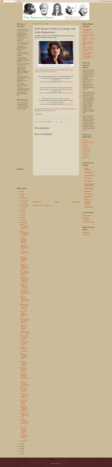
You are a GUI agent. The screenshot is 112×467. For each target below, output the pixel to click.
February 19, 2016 (68, 81)
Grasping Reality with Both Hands (89, 184)
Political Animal (86, 149)
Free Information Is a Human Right (88, 57)
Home (56, 202)
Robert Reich (88, 197)
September (23, 205)
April (21, 217)
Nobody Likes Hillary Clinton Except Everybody (24, 370)
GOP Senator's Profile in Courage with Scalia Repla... (24, 286)
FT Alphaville (88, 181)
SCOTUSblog (86, 220)
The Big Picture (89, 207)
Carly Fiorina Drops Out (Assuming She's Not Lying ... (24, 377)
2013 (20, 448)
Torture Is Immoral (87, 47)
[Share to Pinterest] (62, 122)
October (22, 203)
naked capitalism (89, 188)
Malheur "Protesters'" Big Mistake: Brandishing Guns (24, 356)
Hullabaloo (85, 146)
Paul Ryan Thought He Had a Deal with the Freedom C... (24, 422)
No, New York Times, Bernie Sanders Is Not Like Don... (24, 395)
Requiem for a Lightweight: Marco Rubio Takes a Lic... (24, 408)
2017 (20, 194)
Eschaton (85, 140)
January (22, 441)
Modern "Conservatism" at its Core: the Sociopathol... (24, 233)
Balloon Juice (86, 157)
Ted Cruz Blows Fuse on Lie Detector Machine (24, 402)
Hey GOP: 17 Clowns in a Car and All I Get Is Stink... (24, 415)
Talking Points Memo (88, 142)
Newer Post (37, 202)
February (22, 222)
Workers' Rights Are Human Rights (88, 53)
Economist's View (89, 175)
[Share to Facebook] (61, 122)
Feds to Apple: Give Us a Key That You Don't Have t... (24, 292)
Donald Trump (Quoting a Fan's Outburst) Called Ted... (24, 384)
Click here (19, 107)
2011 (20, 453)
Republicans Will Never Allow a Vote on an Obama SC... (24, 306)
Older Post (75, 202)
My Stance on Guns (88, 33)
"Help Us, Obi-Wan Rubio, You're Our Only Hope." (24, 247)
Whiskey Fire (86, 153)
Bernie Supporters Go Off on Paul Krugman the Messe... (24, 273)
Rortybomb (88, 200)
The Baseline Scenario (88, 203)
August (22, 208)
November (23, 200)
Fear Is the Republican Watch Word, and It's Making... (24, 259)
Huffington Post (87, 234)
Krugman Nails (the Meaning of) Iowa (24, 436)
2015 (20, 444)
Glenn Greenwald (87, 215)
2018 (20, 191)
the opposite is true (50, 110)
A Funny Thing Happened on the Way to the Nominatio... (24, 266)
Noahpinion (88, 191)
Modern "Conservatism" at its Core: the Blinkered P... (24, 226)
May (21, 215)
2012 (20, 451)
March (22, 220)
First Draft (85, 155)
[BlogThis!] (57, 122)
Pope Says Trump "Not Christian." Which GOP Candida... (24, 321)
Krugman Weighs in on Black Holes (24, 343)
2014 (20, 446)
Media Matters (86, 232)
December (23, 198)
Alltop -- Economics (88, 169)
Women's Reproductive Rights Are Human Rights (88, 44)
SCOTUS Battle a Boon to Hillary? (24, 332)
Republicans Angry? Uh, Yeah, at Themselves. (24, 349)
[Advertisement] (56, 188)
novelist (88, 83)
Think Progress (86, 151)
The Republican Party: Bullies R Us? (24, 253)
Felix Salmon (88, 178)
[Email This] (56, 122)
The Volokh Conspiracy (88, 222)
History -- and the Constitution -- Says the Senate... (24, 337)
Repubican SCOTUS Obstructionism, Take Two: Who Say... (24, 299)
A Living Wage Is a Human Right (87, 30)
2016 (20, 196)
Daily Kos (85, 144)
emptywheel (86, 217)
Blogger (59, 463)
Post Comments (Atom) (46, 205)
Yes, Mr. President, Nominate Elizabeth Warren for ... (24, 240)
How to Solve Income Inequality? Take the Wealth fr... (23, 430)
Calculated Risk (89, 172)
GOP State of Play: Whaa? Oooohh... (24, 390)
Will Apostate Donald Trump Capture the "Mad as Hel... (24, 279)
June (21, 212)
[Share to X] (59, 122)
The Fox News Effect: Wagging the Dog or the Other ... (23, 313)
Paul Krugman (88, 194)
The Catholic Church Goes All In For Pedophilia (24, 363)
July (21, 210)
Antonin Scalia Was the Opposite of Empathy (23, 327)
